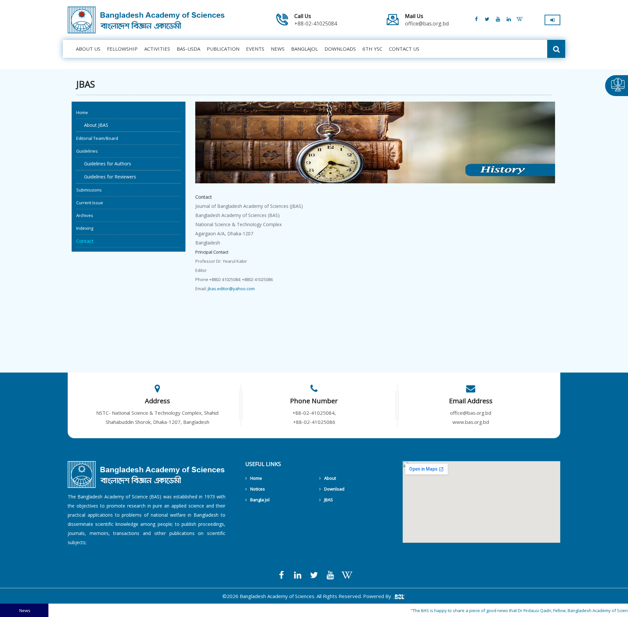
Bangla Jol (260, 500)
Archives (84, 215)
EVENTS (255, 48)
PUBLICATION (223, 48)
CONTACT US (404, 48)
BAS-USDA (188, 48)
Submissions (89, 190)
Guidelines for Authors (103, 163)
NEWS (278, 48)
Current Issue (89, 203)
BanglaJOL (304, 48)
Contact (85, 241)
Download (334, 489)
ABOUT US (88, 48)
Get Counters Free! (374, 510)
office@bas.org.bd (427, 20)
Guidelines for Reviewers (106, 177)
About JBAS (92, 125)
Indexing (84, 228)
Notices (257, 489)
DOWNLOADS (340, 48)
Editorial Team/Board (97, 138)
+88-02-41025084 (315, 20)
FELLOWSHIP (122, 48)
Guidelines (87, 151)
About (330, 478)
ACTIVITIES (157, 48)
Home (82, 112)
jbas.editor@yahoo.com (231, 289)
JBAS (328, 500)
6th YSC (372, 48)
